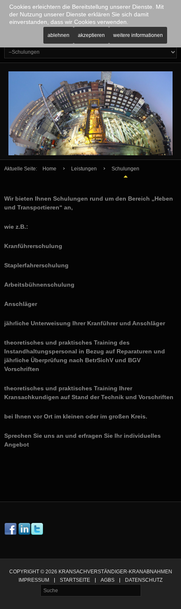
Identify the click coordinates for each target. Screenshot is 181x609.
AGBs (107, 580)
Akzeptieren (91, 35)
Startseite (75, 580)
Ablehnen (58, 35)
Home (49, 169)
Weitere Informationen (138, 35)
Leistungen (84, 169)
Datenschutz (143, 580)
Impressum (34, 580)
